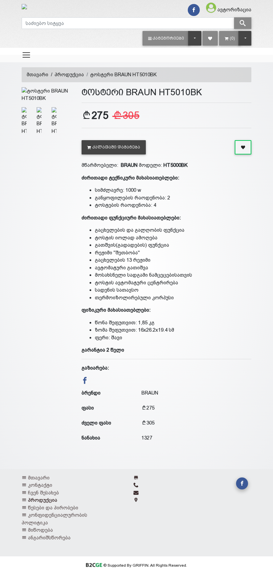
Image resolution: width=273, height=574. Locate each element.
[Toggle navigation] (26, 55)
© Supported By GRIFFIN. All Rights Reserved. (144, 565)
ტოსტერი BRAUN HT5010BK (123, 74)
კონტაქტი (40, 485)
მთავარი (37, 74)
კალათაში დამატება (116, 147)
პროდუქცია (69, 74)
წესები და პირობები (53, 507)
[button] (166, 38)
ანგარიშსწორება (49, 537)
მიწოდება (40, 530)
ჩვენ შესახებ (43, 492)
